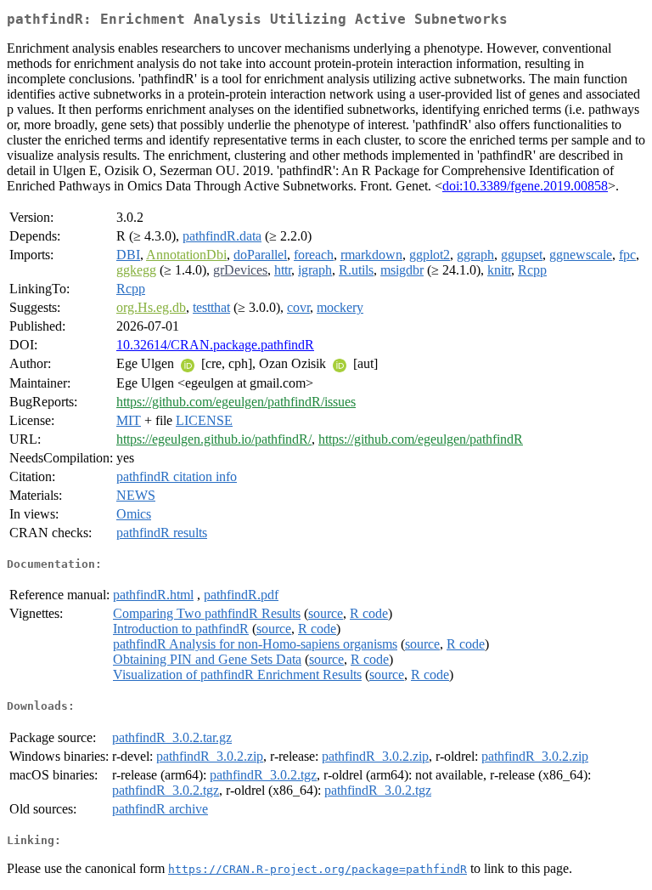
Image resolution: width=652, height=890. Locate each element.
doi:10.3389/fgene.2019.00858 (525, 186)
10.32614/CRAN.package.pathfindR (215, 344)
